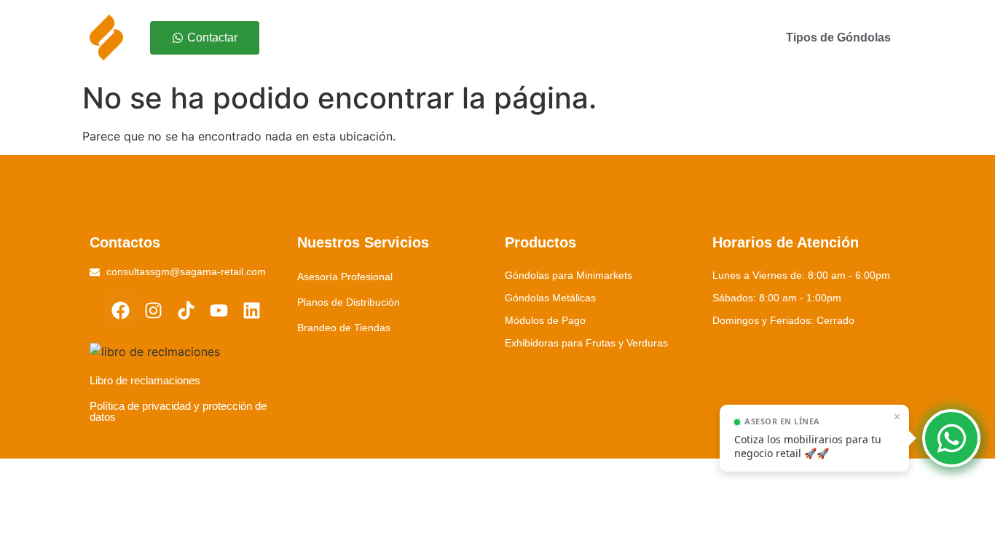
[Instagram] (153, 310)
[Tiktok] (186, 310)
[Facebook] (120, 310)
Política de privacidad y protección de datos (178, 411)
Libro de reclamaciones (145, 380)
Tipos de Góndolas (838, 37)
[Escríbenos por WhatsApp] (951, 438)
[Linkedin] (251, 310)
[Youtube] (218, 310)
